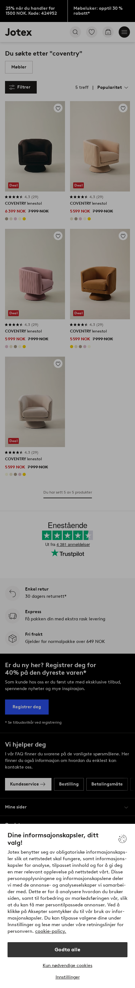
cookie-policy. (50, 931)
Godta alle (67, 950)
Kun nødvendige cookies (67, 965)
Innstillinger (68, 977)
